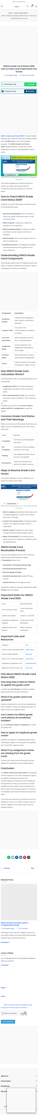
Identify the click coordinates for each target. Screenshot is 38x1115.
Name (3, 991)
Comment (5, 969)
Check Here (29, 650)
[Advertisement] (19, 45)
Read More (5, 942)
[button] (15, 948)
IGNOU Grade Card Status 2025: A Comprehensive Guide (14, 924)
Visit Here (28, 654)
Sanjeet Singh (12, 75)
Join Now (31, 84)
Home (10, 13)
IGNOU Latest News (21, 13)
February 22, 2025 (28, 75)
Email (3, 1000)
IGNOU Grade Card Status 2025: (12, 136)
